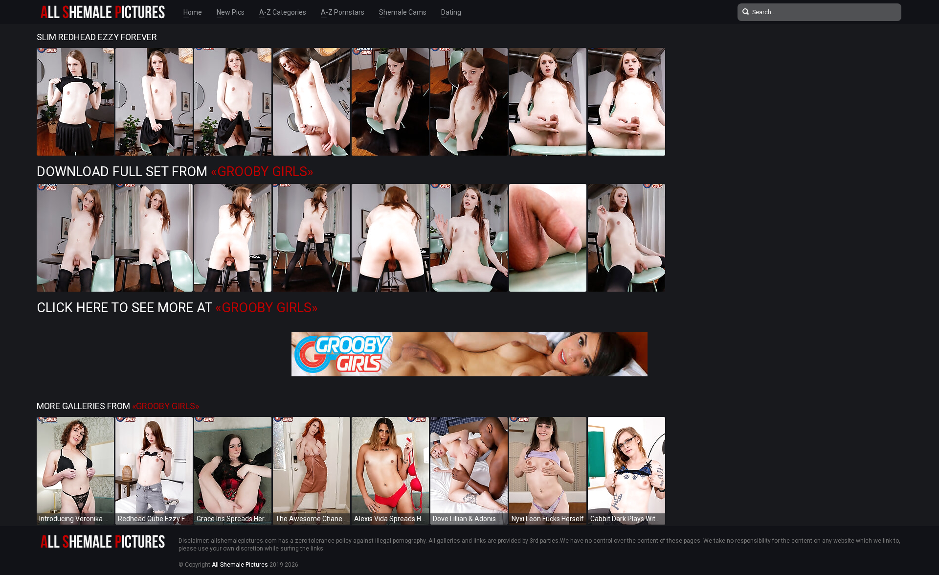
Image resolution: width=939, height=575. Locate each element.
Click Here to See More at (177, 308)
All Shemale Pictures (240, 564)
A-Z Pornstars (342, 12)
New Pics (231, 12)
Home (192, 12)
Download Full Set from (175, 172)
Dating (451, 12)
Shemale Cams (402, 12)
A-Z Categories (282, 12)
